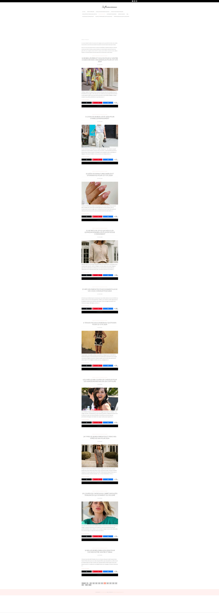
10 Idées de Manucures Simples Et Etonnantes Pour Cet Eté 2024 (100, 174)
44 (96, 583)
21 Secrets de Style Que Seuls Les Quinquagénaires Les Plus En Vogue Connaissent (100, 232)
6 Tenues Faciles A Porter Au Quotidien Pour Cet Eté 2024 (99, 323)
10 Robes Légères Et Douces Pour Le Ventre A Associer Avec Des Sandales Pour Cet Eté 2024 (100, 59)
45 (99, 583)
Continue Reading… (85, 99)
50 (113, 583)
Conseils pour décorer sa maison (102, 11)
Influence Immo (103, 592)
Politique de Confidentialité (88, 16)
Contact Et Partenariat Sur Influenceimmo (103, 16)
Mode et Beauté (96, 55)
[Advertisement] (109, 27)
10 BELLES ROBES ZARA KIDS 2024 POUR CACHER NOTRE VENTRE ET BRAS (100, 551)
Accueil (83, 11)
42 (90, 583)
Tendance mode (103, 55)
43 (93, 583)
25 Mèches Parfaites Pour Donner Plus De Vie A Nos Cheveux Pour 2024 (99, 290)
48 (107, 583)
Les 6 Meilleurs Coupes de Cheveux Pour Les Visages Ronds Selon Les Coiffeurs (100, 380)
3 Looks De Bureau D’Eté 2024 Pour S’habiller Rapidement (99, 117)
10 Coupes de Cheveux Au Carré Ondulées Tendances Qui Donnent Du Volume (99, 494)
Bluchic (114, 592)
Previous (83, 583)
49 (110, 583)
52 (82, 584)
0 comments (100, 219)
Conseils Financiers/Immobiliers (117, 11)
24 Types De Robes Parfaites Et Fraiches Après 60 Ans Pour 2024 (99, 437)
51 (116, 583)
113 (86, 584)
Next (90, 584)
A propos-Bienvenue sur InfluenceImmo (121, 16)
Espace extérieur (90, 11)
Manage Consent (119, 592)
